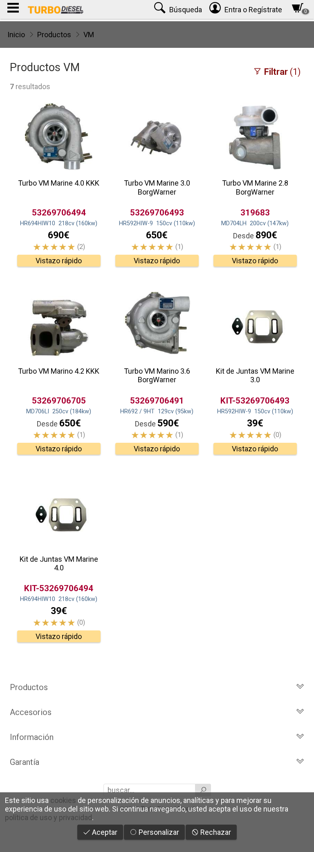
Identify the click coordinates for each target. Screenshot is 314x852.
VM (88, 34)
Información (32, 737)
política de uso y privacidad (48, 817)
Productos (54, 34)
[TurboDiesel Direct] (55, 9)
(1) (282, 72)
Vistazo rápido (59, 260)
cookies (63, 800)
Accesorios (31, 712)
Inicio (16, 34)
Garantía (24, 762)
